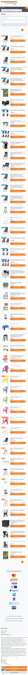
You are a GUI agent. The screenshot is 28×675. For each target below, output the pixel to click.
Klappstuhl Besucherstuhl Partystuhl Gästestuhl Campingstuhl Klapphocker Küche (17, 449)
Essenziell (5, 659)
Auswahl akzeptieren (14, 672)
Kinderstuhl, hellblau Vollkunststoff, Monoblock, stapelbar (16, 387)
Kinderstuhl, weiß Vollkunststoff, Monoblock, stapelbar (15, 428)
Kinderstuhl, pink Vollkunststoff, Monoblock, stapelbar (15, 407)
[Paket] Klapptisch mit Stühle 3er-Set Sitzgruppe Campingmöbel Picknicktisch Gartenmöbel (17, 459)
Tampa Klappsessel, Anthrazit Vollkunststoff (17, 541)
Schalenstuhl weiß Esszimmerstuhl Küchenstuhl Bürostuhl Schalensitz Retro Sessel (17, 500)
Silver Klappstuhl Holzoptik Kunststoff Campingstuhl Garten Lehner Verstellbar (17, 510)
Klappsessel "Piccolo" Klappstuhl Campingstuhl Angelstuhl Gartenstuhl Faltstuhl (16, 438)
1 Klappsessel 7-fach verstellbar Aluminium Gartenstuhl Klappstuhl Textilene (17, 36)
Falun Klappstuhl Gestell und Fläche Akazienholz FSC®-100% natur (16, 304)
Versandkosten (20, 42)
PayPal (4, 661)
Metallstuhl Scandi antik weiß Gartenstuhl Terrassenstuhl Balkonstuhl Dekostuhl (17, 479)
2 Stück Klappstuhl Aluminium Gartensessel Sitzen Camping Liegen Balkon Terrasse (17, 57)
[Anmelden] (1, 8)
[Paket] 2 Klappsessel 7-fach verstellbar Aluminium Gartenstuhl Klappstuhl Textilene (18, 46)
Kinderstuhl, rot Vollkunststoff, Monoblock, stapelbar (17, 417)
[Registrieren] (3, 8)
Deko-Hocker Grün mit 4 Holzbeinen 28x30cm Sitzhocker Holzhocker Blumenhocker (16, 283)
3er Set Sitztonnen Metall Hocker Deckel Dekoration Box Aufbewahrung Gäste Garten (17, 100)
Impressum (3, 632)
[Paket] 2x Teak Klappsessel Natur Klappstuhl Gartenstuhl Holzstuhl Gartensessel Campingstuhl (16, 90)
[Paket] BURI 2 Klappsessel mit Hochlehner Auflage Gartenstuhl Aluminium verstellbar (17, 238)
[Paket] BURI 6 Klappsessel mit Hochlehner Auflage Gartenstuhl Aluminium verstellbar (17, 260)
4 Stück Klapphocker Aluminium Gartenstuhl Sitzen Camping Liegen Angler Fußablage (17, 121)
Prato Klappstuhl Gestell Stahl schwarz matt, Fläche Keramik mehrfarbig (17, 489)
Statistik (4, 660)
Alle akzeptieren (14, 667)
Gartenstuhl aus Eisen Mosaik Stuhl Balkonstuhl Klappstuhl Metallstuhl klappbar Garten (18, 314)
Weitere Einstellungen (5, 664)
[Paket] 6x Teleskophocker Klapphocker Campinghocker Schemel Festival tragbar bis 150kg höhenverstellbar (17, 143)
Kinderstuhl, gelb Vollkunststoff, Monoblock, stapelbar (15, 376)
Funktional (5, 663)
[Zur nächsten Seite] (26, 30)
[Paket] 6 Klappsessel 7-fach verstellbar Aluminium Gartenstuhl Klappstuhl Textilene (18, 131)
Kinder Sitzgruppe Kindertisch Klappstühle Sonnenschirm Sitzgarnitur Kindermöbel (17, 345)
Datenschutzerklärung (5, 634)
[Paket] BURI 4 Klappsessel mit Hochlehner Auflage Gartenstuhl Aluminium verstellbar (17, 249)
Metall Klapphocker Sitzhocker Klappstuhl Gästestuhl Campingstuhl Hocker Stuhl (17, 469)
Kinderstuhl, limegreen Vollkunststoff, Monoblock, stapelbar (16, 397)
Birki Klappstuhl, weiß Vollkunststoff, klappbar (16, 217)
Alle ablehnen (14, 669)
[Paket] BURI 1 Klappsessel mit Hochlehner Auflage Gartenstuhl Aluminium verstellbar (17, 228)
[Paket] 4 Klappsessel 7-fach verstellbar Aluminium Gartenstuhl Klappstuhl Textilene (18, 110)
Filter (4, 24)
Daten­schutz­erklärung (12, 656)
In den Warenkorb (17, 40)
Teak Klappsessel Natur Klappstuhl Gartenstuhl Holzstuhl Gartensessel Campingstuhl (16, 552)
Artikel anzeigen (18, 340)
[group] (6, 39)
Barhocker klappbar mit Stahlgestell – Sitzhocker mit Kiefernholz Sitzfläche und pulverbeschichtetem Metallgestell (17, 207)
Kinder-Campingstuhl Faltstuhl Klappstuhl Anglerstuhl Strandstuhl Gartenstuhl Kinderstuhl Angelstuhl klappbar (17, 356)
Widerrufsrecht (4, 630)
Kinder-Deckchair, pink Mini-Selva (16, 365)
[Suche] (20, 10)
